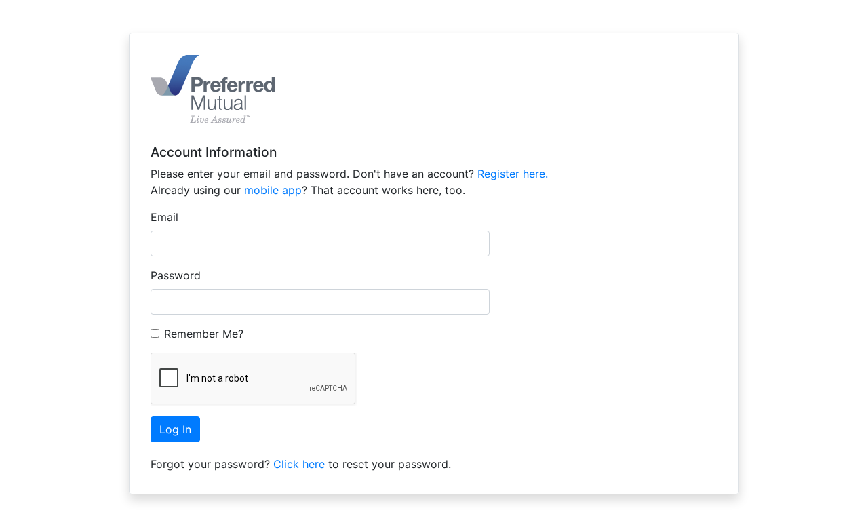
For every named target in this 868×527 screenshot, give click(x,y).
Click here (299, 464)
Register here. (512, 173)
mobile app (273, 190)
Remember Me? (203, 333)
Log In (175, 429)
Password (176, 275)
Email (164, 217)
